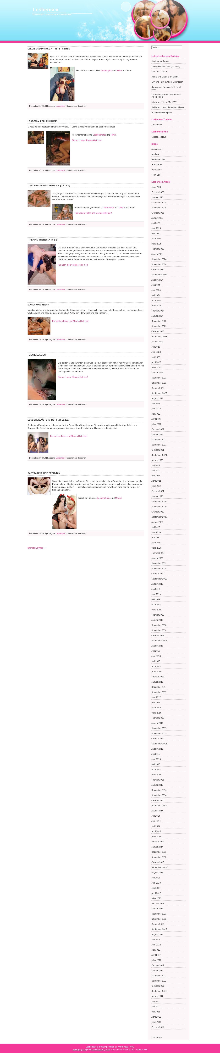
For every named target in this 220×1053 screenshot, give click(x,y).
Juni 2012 (156, 945)
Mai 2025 (155, 233)
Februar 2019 (157, 615)
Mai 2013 (155, 888)
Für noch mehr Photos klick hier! (87, 140)
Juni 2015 (156, 759)
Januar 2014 (157, 847)
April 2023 (156, 362)
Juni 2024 (156, 290)
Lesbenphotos (99, 135)
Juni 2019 (156, 594)
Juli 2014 (155, 816)
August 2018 (157, 646)
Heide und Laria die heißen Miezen (167, 107)
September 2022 (159, 393)
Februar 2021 (157, 491)
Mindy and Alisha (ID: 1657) (164, 102)
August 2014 (157, 811)
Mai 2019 (155, 599)
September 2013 (159, 867)
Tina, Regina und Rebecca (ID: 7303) (49, 185)
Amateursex (157, 149)
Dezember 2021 (159, 439)
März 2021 (156, 486)
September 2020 (159, 517)
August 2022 (157, 398)
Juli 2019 (155, 589)
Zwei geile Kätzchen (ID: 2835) (165, 66)
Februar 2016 (157, 718)
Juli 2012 (155, 939)
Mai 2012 (155, 950)
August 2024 (157, 280)
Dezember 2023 (159, 321)
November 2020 (159, 506)
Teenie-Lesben (37, 355)
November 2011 (158, 981)
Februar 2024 (157, 311)
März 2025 (156, 244)
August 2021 (157, 460)
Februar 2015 (157, 780)
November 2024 (159, 264)
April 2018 (156, 666)
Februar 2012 (157, 965)
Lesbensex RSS (159, 137)
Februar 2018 (157, 677)
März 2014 (156, 836)
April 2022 (156, 419)
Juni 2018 (156, 656)
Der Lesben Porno (160, 61)
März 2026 (156, 187)
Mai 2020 (155, 537)
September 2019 (159, 579)
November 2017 (159, 692)
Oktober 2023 (157, 331)
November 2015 (159, 733)
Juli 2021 (155, 465)
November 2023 (159, 326)
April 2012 (156, 955)
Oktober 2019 (157, 573)
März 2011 (156, 1022)
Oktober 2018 (157, 635)
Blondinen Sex (158, 159)
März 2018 (156, 671)
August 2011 (157, 996)
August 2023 (157, 342)
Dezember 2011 (158, 975)
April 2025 (156, 238)
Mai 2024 (155, 295)
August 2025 (157, 218)
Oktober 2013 (157, 862)
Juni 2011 (156, 1006)
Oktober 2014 (157, 800)
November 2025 (159, 208)
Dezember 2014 (159, 790)
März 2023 (156, 367)
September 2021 (159, 455)
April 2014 (156, 831)
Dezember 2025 (159, 202)
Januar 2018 (157, 682)
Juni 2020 (156, 532)
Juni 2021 (156, 470)
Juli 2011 (155, 1001)
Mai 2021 (155, 476)
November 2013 (159, 857)
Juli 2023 (155, 347)
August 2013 (157, 872)
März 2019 (156, 610)
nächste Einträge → (37, 548)
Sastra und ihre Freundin (44, 473)
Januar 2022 (157, 434)
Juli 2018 (155, 651)
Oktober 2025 (157, 213)
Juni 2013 (156, 883)
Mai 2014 (155, 826)
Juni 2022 (156, 409)
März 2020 (156, 548)
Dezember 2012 (159, 914)
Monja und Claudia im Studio (165, 77)
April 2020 (156, 543)
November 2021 (159, 445)
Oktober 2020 (157, 512)
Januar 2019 (157, 620)
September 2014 (159, 805)
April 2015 (156, 769)
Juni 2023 (156, 352)
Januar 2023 (157, 372)
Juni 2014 (156, 821)
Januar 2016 (157, 723)
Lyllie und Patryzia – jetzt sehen (49, 48)
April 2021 (156, 481)
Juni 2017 (156, 697)
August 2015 (157, 749)
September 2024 (159, 275)
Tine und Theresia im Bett (44, 239)
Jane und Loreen (159, 71)
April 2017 (156, 707)
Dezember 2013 (159, 852)
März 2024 (156, 305)
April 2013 (156, 893)
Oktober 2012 (157, 924)
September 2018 (159, 640)
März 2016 (156, 713)
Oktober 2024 (157, 269)
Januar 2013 (157, 908)
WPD (132, 1047)
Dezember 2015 (159, 728)
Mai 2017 (155, 702)
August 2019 (157, 584)
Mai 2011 (155, 1012)
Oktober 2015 (157, 738)
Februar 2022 (157, 429)
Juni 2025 (156, 228)
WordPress (123, 1047)
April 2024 (156, 300)
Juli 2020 (155, 527)
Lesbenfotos (108, 207)
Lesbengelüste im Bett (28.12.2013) (49, 420)
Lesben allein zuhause (42, 121)
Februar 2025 (157, 249)
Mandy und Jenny (38, 304)
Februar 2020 (157, 553)
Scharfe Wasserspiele (161, 112)
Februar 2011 (157, 1027)
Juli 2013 (155, 878)
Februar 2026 (157, 192)
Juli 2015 (155, 754)
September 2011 (159, 991)
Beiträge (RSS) (80, 1050)
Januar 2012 (157, 970)
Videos (122, 207)
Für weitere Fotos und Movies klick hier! (93, 213)
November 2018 (159, 630)
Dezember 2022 (159, 378)
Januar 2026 (157, 197)
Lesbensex (45, 9)
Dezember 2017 (159, 687)
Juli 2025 (155, 223)
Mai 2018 (155, 661)
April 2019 (156, 604)
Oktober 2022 (157, 388)
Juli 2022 (155, 403)
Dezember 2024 (159, 259)
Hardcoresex (157, 164)
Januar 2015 (157, 785)
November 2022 (159, 383)
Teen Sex (155, 175)
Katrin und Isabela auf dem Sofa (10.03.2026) (166, 95)
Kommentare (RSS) (100, 1050)
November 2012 (159, 919)
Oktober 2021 (157, 450)
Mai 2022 (155, 414)
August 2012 (157, 934)
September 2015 (159, 744)
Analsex (155, 154)
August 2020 (157, 522)
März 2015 (156, 774)
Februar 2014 (157, 841)
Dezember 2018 (159, 625)
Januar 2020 (157, 558)
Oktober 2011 (157, 986)
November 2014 (159, 795)
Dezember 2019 (159, 563)
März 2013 (156, 898)
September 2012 (159, 929)
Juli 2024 (155, 285)
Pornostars (156, 170)
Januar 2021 (157, 496)
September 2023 (159, 336)
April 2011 (156, 1017)
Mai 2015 (155, 764)
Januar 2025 (157, 254)
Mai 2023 (155, 357)
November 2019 (159, 568)
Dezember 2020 (159, 501)
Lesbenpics (106, 70)
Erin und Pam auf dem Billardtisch (167, 82)
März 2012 (156, 960)
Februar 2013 (157, 903)
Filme (119, 70)
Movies (118, 498)
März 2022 (156, 424)
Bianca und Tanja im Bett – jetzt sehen (166, 88)
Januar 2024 (157, 316)
